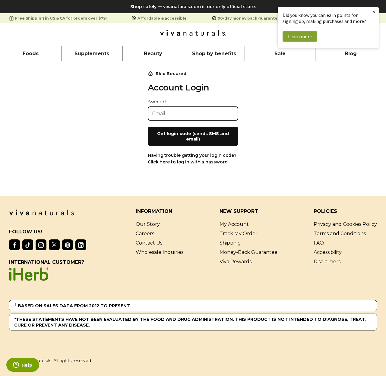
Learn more (300, 36)
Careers (145, 233)
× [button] (374, 12)
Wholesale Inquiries (159, 252)
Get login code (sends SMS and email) (193, 136)
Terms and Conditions (340, 233)
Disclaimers (327, 261)
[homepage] (193, 34)
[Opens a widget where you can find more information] (22, 365)
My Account (234, 224)
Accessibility (328, 252)
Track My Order (239, 233)
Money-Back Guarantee (248, 252)
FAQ (319, 243)
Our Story (148, 224)
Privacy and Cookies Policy (345, 224)
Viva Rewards (236, 261)
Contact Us (149, 243)
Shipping (230, 243)
